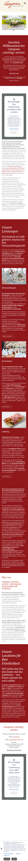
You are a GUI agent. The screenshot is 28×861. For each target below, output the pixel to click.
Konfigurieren (7, 855)
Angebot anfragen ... (8, 336)
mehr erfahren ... (7, 406)
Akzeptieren (14, 132)
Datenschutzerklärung (14, 128)
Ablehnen (14, 859)
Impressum (18, 853)
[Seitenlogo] (14, 4)
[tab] (5, 29)
